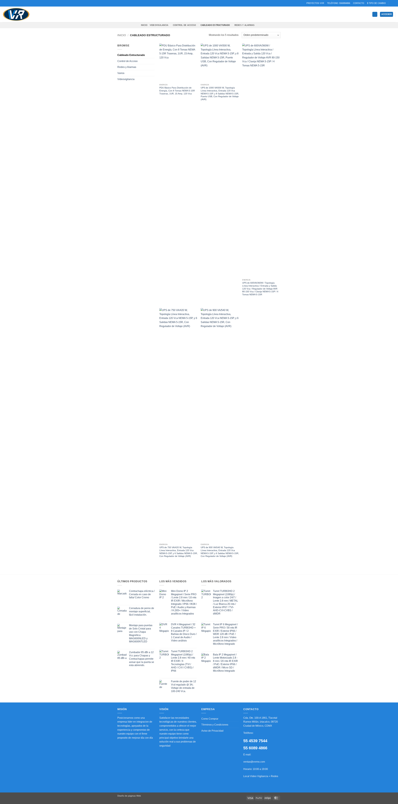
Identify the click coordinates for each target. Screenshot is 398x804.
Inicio (121, 35)
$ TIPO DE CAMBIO (376, 3)
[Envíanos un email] (391, 3)
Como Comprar (209, 718)
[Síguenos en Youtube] (394, 3)
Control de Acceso (184, 25)
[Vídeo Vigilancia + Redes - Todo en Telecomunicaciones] (17, 14)
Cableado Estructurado (215, 25)
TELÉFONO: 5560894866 (338, 3)
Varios (120, 73)
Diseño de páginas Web (129, 796)
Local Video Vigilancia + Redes (260, 776)
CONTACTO (358, 3)
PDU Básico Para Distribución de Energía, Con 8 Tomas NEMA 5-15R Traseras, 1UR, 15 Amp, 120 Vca (177, 90)
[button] (386, 14)
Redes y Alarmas (244, 25)
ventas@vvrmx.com (254, 761)
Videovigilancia (159, 25)
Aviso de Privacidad (212, 730)
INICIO (144, 25)
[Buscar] (374, 14)
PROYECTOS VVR (315, 3)
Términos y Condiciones (214, 724)
